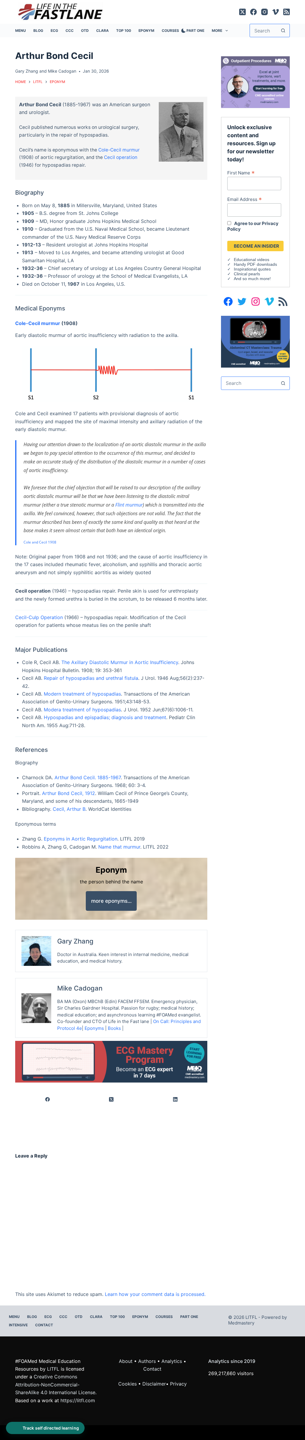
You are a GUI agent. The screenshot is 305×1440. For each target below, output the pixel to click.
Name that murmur (119, 847)
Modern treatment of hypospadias (82, 694)
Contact (44, 1325)
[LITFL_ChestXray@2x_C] (255, 341)
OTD (85, 30)
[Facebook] (253, 12)
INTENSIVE (18, 1325)
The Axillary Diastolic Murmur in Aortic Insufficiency (119, 662)
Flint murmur (129, 505)
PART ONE (195, 30)
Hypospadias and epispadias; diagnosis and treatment (105, 717)
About (126, 1361)
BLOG (38, 30)
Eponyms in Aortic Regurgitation (80, 839)
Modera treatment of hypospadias (82, 710)
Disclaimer (154, 1384)
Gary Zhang (26, 71)
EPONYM (146, 30)
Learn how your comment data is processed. (155, 1294)
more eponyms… (111, 901)
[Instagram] (264, 12)
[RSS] (286, 12)
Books (114, 1028)
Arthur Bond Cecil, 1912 (68, 793)
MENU (20, 30)
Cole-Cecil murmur (119, 150)
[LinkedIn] (176, 1099)
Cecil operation (120, 157)
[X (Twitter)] (242, 12)
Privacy (178, 1384)
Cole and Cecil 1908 (40, 542)
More (217, 30)
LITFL (53, 1369)
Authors (147, 1361)
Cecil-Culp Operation (39, 617)
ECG (54, 30)
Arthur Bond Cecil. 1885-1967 (88, 777)
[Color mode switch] (182, 31)
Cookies (128, 1384)
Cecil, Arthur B (69, 809)
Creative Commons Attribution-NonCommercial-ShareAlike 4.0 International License (55, 1384)
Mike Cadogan (62, 71)
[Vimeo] (275, 12)
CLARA (102, 30)
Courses (170, 30)
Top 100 (123, 30)
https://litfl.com (77, 1400)
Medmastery (241, 1323)
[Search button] (283, 30)
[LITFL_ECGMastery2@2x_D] (111, 1061)
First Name (241, 172)
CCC (70, 30)
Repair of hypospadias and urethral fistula (91, 678)
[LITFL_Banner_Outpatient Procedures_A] (255, 82)
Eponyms (94, 1028)
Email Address (244, 199)
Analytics (171, 1361)
